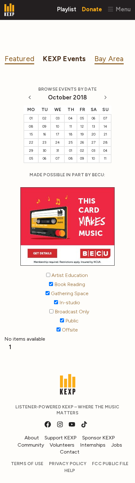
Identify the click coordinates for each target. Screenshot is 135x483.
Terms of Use (27, 463)
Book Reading (69, 284)
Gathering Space (69, 293)
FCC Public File (110, 463)
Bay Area (109, 59)
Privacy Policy (67, 463)
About (31, 438)
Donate (92, 9)
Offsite (69, 330)
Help (69, 470)
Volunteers (62, 445)
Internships (92, 445)
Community (31, 445)
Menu (122, 9)
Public (71, 321)
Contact (69, 452)
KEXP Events (64, 59)
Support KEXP (61, 438)
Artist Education (69, 275)
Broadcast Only (71, 312)
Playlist (67, 9)
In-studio (69, 302)
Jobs (116, 445)
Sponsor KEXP (98, 438)
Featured (19, 59)
